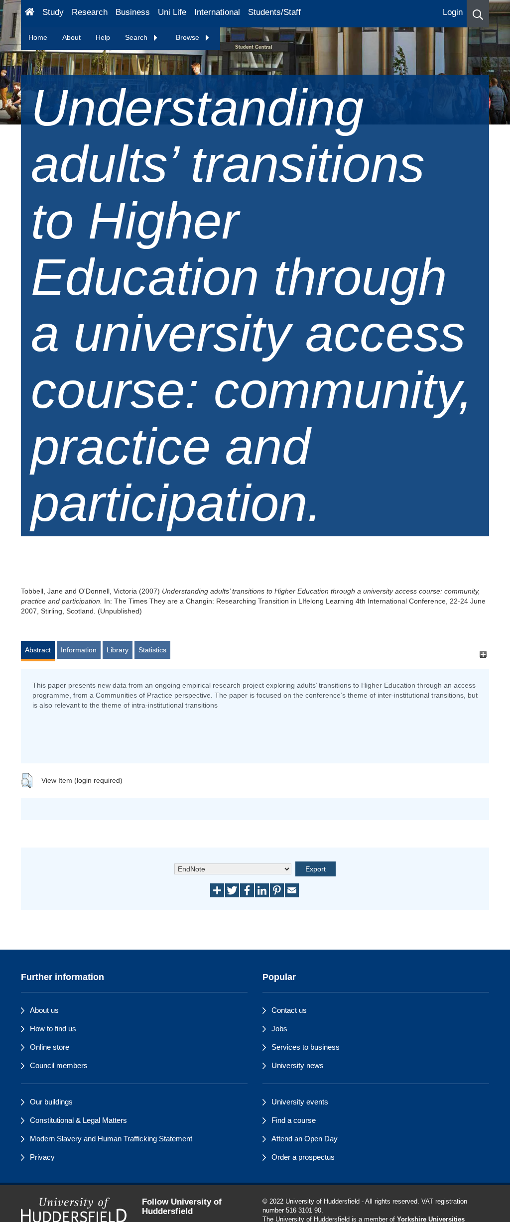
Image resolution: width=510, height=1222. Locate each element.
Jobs (279, 1028)
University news (297, 1065)
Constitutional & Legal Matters (78, 1120)
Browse (188, 37)
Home (37, 37)
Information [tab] (79, 650)
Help (103, 37)
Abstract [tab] (38, 650)
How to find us (53, 1028)
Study (53, 12)
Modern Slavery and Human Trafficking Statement (111, 1138)
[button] (478, 13)
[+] (483, 654)
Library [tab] (117, 650)
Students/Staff (274, 12)
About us (44, 1010)
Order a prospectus (303, 1157)
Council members (59, 1065)
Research (90, 12)
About (71, 37)
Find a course (293, 1120)
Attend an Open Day (304, 1138)
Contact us (289, 1010)
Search (137, 37)
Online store (49, 1047)
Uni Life (172, 12)
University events (299, 1102)
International (217, 12)
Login (453, 12)
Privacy (42, 1157)
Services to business (305, 1047)
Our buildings (51, 1102)
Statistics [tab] (152, 650)
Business (133, 12)
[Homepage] (29, 13)
